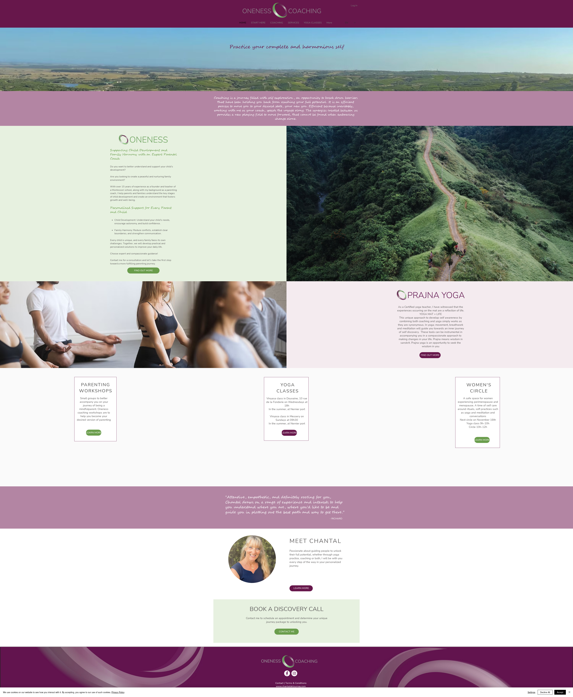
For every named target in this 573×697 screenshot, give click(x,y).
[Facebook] (287, 673)
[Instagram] (294, 673)
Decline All (545, 692)
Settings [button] (531, 692)
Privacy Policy (117, 692)
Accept (560, 692)
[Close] (569, 692)
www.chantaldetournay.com (291, 686)
